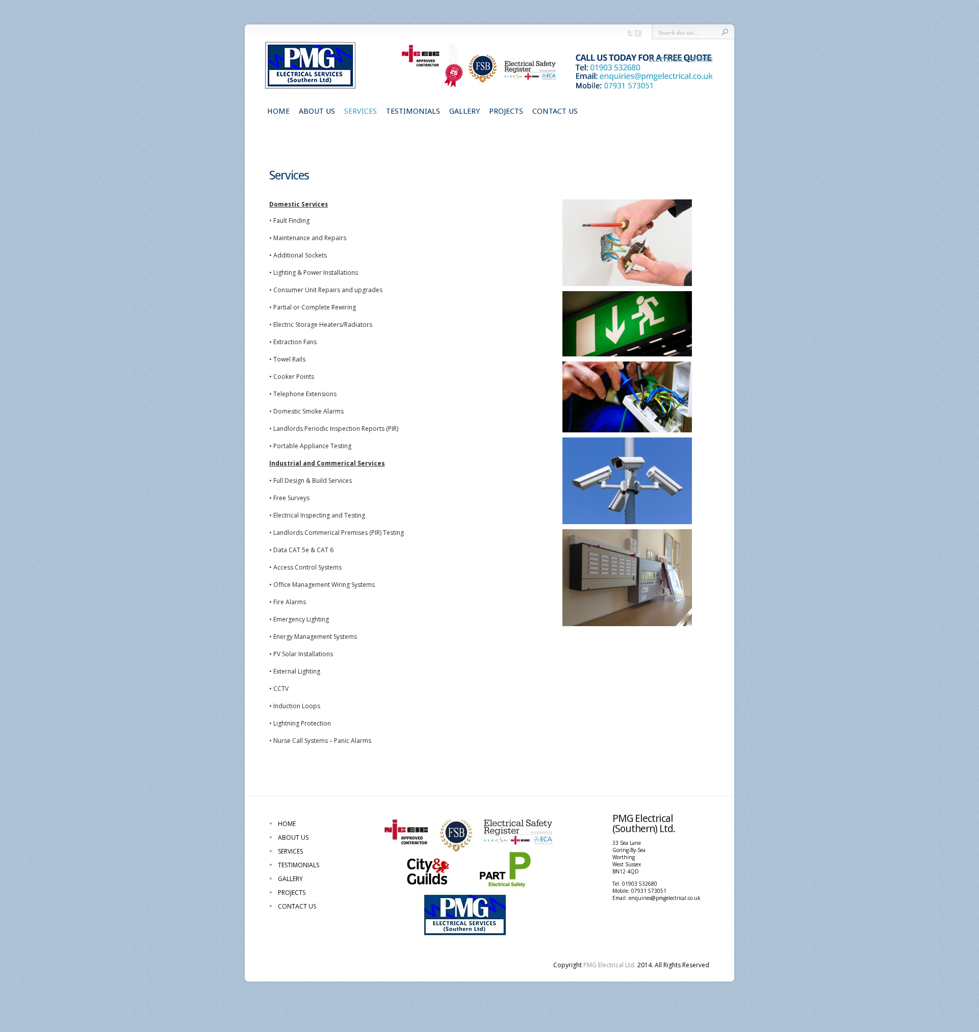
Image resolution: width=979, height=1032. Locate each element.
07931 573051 (648, 890)
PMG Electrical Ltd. (609, 965)
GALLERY (464, 111)
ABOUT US (317, 111)
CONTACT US (555, 111)
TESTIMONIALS (413, 111)
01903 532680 (639, 883)
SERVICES (360, 111)
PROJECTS (506, 111)
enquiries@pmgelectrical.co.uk (665, 897)
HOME (278, 111)
